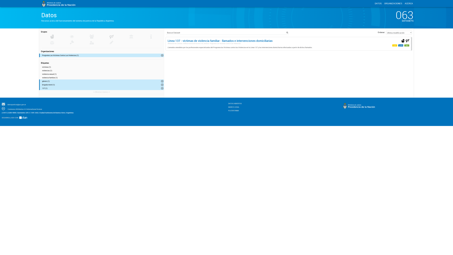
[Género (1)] (111, 38)
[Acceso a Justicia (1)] (52, 38)
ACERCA (409, 3)
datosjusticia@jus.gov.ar (16, 104)
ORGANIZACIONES (393, 3)
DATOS (378, 3)
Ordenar (381, 32)
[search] (287, 32)
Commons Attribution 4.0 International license (25, 109)
